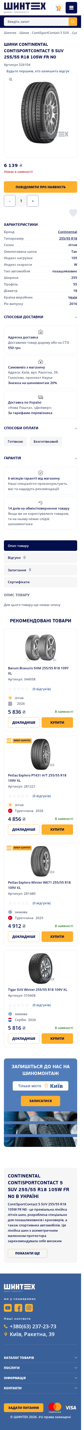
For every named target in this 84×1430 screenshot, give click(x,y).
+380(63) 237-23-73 (33, 1326)
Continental (67, 231)
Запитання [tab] (19, 569)
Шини (25, 33)
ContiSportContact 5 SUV (51, 33)
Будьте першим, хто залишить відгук (38, 71)
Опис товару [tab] (18, 545)
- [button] (9, 201)
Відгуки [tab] (16, 557)
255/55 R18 (68, 238)
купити (57, 722)
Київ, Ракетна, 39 (32, 1334)
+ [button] (33, 201)
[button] (40, 112)
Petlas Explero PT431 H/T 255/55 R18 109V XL (37, 778)
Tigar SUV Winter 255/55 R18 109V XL (37, 989)
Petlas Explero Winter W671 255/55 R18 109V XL (39, 885)
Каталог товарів (19, 1358)
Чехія (72, 297)
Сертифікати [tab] (19, 581)
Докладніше (23, 722)
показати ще (27, 1253)
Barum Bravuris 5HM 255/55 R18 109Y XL (38, 671)
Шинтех (10, 33)
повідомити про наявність (41, 187)
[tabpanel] (40, 597)
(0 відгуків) (42, 688)
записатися (40, 1101)
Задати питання (23, 1408)
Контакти (13, 1388)
